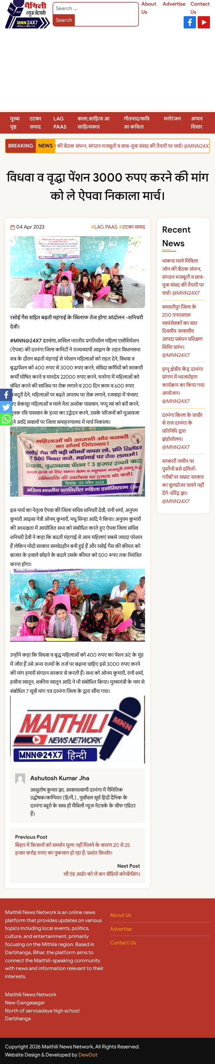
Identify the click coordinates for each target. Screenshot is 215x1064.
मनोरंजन (172, 119)
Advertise (174, 4)
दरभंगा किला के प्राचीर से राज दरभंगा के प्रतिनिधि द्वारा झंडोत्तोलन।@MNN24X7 (182, 431)
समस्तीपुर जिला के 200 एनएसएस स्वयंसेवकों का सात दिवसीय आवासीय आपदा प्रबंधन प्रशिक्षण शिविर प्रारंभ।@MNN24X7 (182, 331)
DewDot (87, 1055)
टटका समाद (35, 123)
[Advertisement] (107, 70)
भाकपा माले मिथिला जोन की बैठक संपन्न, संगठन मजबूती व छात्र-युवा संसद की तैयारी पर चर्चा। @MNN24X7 (107, 146)
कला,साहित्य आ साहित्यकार (93, 123)
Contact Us (123, 943)
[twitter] (6, 407)
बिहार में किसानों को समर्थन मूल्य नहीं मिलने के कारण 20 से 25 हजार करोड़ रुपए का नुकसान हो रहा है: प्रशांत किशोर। (72, 849)
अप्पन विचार (197, 123)
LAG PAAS (59, 123)
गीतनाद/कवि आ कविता (136, 123)
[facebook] (6, 395)
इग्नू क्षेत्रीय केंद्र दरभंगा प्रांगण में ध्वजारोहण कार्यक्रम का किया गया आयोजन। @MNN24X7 (183, 385)
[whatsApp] (6, 419)
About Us (120, 915)
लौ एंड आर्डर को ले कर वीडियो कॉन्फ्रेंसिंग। (102, 874)
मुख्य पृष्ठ (15, 123)
